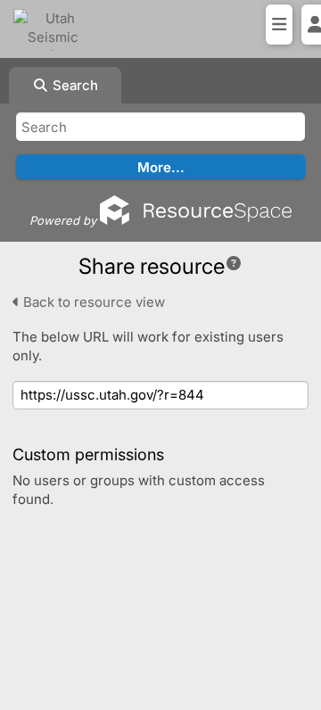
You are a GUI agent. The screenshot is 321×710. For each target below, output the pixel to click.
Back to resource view (92, 301)
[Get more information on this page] (234, 263)
